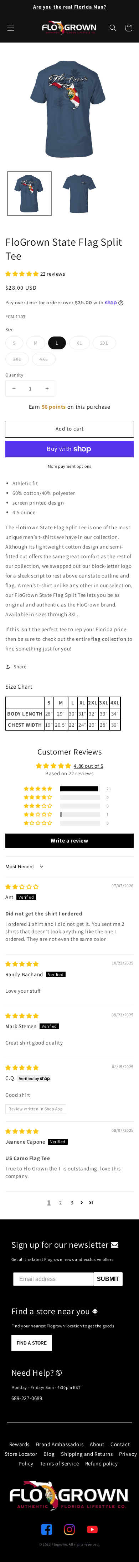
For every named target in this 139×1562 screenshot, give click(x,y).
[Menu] (11, 28)
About (97, 1444)
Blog (49, 1453)
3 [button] (72, 1202)
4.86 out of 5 (88, 765)
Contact (120, 1444)
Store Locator (21, 1453)
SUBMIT (108, 1279)
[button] (113, 28)
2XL (104, 343)
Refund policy (101, 1463)
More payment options (70, 466)
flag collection (108, 638)
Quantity (14, 375)
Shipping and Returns (87, 1453)
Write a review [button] (69, 840)
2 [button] (60, 1202)
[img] (22, 886)
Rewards (19, 1444)
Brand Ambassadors (60, 1444)
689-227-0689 (26, 1398)
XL (79, 343)
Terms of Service (59, 1463)
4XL (44, 359)
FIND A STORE (32, 1343)
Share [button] (20, 666)
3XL (17, 359)
